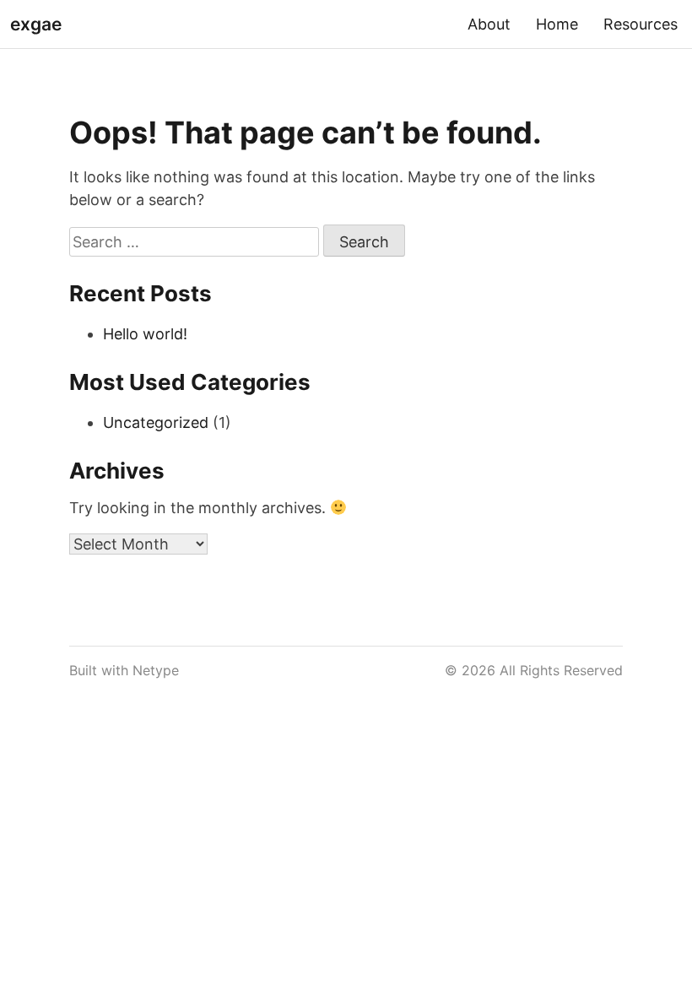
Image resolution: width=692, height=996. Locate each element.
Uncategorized (155, 422)
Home (557, 24)
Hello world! (145, 334)
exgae (36, 24)
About (489, 24)
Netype (155, 670)
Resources (640, 24)
